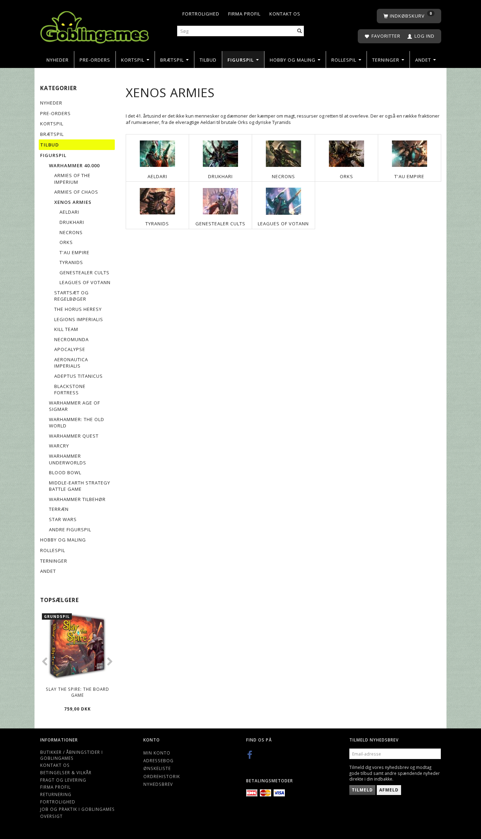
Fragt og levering (63, 780)
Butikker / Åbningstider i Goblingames (71, 755)
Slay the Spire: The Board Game (77, 692)
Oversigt (51, 816)
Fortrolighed (200, 14)
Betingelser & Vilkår (66, 772)
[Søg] (299, 31)
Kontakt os (284, 14)
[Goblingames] (94, 25)
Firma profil (244, 14)
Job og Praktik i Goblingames (77, 809)
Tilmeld (362, 790)
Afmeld (389, 790)
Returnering (55, 794)
